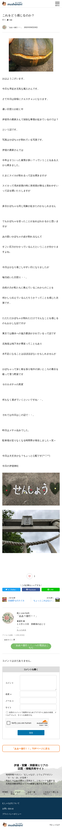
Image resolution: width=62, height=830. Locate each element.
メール (9, 701)
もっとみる (21, 630)
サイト (8, 707)
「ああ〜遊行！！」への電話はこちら (31, 646)
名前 (8, 694)
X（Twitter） (12, 589)
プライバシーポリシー (11, 813)
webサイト (8, 639)
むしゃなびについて (10, 803)
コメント (9, 683)
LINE (52, 589)
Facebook (32, 589)
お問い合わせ (8, 808)
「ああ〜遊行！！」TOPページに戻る (31, 748)
